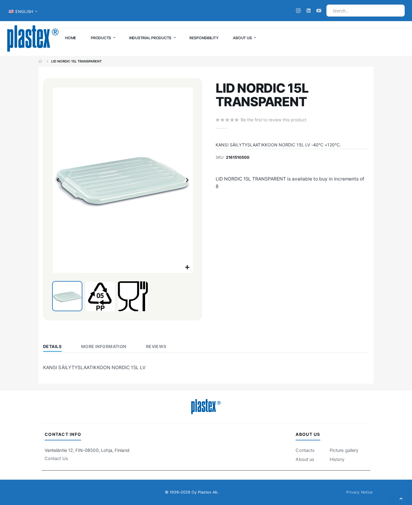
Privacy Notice (359, 492)
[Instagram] (298, 10)
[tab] (57, 347)
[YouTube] (319, 10)
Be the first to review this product (273, 119)
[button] (187, 267)
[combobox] (365, 11)
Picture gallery (344, 450)
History (337, 459)
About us (305, 459)
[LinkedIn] (308, 10)
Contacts (305, 450)
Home (41, 61)
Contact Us (56, 458)
